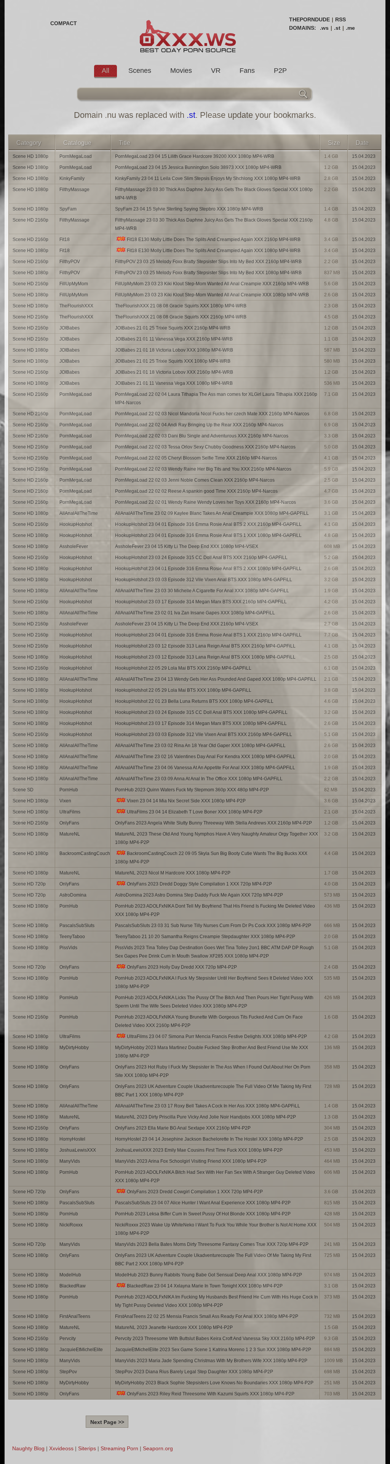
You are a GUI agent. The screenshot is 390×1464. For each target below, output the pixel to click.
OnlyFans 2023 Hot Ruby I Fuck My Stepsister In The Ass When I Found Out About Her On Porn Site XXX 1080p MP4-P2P (212, 1071)
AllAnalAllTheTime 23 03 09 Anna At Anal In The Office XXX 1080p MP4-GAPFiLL (199, 778)
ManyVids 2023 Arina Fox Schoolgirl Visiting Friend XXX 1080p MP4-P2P (191, 1161)
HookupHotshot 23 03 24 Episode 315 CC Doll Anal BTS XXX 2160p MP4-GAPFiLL (201, 557)
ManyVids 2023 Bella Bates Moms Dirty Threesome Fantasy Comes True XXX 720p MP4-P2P (211, 1244)
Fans (247, 70)
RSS (340, 19)
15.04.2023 (364, 156)
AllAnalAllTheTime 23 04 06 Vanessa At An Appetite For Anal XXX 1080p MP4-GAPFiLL (205, 767)
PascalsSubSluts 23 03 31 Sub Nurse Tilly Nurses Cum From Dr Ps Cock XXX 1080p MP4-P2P (213, 925)
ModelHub (70, 1275)
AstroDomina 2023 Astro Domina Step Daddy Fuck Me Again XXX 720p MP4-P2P (199, 895)
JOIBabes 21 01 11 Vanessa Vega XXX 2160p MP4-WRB (174, 339)
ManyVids (69, 1161)
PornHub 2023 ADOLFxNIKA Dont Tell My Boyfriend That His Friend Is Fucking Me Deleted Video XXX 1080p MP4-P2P (215, 910)
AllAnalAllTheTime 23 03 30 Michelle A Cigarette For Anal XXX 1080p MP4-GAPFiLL (202, 590)
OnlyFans (69, 823)
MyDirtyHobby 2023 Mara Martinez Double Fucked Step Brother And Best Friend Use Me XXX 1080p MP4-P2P (211, 1052)
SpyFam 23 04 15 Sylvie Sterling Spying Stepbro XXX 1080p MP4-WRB (189, 209)
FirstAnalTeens (74, 1316)
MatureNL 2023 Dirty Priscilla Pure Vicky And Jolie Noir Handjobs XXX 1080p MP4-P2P (205, 1117)
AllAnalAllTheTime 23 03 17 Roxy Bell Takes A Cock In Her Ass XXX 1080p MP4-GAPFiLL (207, 1106)
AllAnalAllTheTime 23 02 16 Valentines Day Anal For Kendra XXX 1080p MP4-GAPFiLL (205, 756)
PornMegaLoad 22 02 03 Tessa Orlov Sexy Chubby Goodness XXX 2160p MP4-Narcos (205, 447)
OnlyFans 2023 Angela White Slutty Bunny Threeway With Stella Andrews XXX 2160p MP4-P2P (213, 823)
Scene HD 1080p (30, 156)
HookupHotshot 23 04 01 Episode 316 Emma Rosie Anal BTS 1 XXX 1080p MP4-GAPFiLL (208, 535)
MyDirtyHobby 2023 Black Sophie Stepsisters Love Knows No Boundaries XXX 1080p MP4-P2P (214, 1382)
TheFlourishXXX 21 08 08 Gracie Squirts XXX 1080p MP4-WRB (180, 306)
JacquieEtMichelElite (81, 1349)
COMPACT (63, 23)
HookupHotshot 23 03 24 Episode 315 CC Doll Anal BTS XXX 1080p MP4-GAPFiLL (201, 712)
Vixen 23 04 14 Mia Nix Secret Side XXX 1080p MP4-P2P (186, 801)
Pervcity (67, 1338)
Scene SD (23, 789)
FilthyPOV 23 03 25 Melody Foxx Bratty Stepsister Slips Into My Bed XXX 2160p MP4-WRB (208, 261)
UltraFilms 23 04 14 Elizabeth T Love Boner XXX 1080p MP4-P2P (194, 812)
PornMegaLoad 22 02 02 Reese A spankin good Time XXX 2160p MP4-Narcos (196, 491)
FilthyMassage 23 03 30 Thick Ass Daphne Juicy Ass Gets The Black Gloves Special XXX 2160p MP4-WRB (214, 224)
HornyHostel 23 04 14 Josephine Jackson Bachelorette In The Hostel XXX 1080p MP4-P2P (209, 1139)
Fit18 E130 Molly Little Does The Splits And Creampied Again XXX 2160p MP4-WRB (213, 239)
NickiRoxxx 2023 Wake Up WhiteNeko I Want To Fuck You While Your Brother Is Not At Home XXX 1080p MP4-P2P (215, 1229)
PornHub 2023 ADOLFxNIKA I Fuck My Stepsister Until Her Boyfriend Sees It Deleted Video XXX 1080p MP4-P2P (214, 982)
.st (337, 28)
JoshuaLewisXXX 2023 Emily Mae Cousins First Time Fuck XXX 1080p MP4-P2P (199, 1150)
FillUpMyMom (73, 283)
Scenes (139, 70)
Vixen (65, 801)
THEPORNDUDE (309, 19)
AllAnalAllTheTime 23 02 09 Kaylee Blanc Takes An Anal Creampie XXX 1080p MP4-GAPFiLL (212, 513)
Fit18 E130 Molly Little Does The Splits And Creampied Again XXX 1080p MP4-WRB (213, 250)
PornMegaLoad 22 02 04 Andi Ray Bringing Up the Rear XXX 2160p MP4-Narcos (199, 424)
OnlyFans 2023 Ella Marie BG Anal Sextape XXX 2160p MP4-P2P (183, 1128)
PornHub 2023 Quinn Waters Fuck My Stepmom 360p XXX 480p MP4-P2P (192, 789)
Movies (181, 70)
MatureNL (69, 834)
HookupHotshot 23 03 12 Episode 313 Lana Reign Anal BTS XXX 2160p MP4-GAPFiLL (205, 646)
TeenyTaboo (72, 936)
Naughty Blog (28, 1448)
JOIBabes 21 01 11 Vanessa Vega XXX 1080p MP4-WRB (174, 383)
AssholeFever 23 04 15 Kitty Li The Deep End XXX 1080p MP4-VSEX (186, 546)
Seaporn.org (158, 1448)
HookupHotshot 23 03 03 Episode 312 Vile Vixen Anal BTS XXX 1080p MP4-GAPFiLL (203, 579)
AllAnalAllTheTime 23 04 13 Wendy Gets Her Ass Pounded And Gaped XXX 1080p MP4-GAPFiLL (215, 679)
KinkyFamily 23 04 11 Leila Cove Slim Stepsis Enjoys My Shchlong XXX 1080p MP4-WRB (207, 178)
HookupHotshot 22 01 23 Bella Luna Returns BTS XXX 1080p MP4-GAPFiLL (194, 701)
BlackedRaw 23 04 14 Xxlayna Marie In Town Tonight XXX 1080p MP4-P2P (205, 1286)
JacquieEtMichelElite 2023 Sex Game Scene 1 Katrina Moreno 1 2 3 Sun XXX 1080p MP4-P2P (213, 1349)
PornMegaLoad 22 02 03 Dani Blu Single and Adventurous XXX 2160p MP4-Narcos (201, 436)
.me (350, 28)
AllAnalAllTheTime (78, 513)
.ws (324, 28)
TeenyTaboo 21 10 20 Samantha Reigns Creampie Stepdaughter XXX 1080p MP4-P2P (205, 936)
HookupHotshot (75, 524)
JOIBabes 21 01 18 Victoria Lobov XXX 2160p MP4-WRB (174, 372)
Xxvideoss (61, 1448)
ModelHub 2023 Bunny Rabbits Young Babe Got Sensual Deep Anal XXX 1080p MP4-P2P (208, 1275)
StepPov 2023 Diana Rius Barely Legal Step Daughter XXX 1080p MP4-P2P (194, 1371)
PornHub (68, 789)
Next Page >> (107, 1422)
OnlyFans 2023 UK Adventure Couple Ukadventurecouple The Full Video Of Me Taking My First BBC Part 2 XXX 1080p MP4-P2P (213, 1259)
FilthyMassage (74, 189)
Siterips (87, 1448)
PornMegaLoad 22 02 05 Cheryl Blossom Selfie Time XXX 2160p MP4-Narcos (196, 458)
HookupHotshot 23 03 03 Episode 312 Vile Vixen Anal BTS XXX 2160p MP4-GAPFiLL (203, 734)
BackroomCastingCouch (84, 853)
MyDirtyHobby (74, 1047)
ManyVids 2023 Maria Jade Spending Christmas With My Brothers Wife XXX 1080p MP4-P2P (211, 1360)
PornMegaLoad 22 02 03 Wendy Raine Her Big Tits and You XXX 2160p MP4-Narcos (203, 469)
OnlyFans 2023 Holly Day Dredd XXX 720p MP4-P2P (182, 967)
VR (216, 70)
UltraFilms (69, 812)
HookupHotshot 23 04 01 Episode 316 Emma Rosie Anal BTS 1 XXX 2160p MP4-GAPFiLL (208, 635)
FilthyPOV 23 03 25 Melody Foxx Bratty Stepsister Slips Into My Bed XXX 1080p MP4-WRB (208, 272)
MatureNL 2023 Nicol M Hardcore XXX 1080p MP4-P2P (172, 873)
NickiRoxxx (71, 1225)
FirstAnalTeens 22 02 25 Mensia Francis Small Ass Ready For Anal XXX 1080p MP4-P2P (206, 1316)
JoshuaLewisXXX (77, 1150)
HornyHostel (72, 1139)
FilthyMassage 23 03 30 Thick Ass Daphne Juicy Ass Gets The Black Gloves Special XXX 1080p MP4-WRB (214, 194)
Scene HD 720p (29, 884)
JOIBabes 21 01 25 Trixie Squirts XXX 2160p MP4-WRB (172, 328)
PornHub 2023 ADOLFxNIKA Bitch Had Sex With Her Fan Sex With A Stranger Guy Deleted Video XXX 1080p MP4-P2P (215, 1176)
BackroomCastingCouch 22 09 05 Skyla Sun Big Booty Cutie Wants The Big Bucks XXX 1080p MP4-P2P (211, 858)
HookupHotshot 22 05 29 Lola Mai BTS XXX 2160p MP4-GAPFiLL (183, 668)
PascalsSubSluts (76, 925)
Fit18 (64, 239)
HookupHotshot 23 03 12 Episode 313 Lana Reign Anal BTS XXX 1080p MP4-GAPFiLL (205, 657)
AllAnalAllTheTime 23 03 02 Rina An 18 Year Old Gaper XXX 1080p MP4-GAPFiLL (200, 745)
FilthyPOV (69, 261)
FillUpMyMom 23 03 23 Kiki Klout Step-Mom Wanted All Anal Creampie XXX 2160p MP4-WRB (212, 283)
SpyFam (68, 209)
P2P (280, 70)
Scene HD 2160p (30, 220)
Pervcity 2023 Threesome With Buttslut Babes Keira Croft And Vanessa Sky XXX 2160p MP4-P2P (215, 1338)
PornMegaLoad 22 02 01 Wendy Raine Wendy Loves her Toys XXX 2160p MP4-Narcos (205, 502)
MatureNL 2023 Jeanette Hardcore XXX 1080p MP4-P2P (174, 1327)
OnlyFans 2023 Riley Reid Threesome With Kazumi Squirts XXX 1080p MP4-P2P (210, 1394)
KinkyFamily (72, 178)
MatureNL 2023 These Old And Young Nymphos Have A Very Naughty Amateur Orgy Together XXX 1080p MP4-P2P (216, 838)
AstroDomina (72, 895)
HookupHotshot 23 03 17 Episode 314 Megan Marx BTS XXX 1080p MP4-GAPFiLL (201, 723)
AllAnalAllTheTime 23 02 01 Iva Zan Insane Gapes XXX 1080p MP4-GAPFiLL (195, 612)
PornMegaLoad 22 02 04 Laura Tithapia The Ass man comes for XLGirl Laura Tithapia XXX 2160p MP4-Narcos (216, 398)
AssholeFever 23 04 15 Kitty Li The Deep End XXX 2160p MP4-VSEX (186, 624)
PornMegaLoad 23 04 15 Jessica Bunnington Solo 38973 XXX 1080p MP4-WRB (198, 167)
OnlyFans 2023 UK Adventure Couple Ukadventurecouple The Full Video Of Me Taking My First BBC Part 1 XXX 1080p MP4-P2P (213, 1091)
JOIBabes (69, 328)
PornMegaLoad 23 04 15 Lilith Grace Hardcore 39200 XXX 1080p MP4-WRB (194, 156)
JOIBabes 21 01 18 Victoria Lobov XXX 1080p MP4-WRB (174, 350)
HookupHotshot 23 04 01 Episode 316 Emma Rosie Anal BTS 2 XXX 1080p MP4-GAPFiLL (208, 568)
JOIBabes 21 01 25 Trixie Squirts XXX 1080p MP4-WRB (172, 361)
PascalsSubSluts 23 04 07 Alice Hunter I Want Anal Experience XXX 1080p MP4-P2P (203, 1202)
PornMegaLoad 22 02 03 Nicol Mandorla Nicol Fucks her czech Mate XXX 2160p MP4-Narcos (212, 413)
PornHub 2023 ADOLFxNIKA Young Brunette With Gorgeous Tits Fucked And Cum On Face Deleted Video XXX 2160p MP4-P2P (209, 1021)
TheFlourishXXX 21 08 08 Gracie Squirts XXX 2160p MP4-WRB (180, 317)
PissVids (68, 947)
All (105, 70)
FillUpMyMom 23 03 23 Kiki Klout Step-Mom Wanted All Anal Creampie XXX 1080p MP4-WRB (212, 294)
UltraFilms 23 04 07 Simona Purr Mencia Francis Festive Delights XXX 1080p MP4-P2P (217, 1036)
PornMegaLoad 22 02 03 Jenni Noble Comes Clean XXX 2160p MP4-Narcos (195, 480)
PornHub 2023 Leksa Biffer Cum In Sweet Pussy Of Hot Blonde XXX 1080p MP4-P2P (203, 1214)
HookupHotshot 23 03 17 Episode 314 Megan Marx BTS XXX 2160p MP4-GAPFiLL (201, 601)
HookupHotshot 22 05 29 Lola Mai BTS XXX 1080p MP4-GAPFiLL (183, 690)
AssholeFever (73, 546)
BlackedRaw (72, 1286)
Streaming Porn (119, 1448)
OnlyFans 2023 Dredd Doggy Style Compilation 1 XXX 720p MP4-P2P (199, 884)
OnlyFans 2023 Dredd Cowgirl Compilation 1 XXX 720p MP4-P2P (195, 1191)
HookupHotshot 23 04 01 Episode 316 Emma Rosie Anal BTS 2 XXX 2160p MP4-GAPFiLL (208, 524)
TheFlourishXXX (76, 306)
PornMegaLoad (75, 156)
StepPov (68, 1371)
